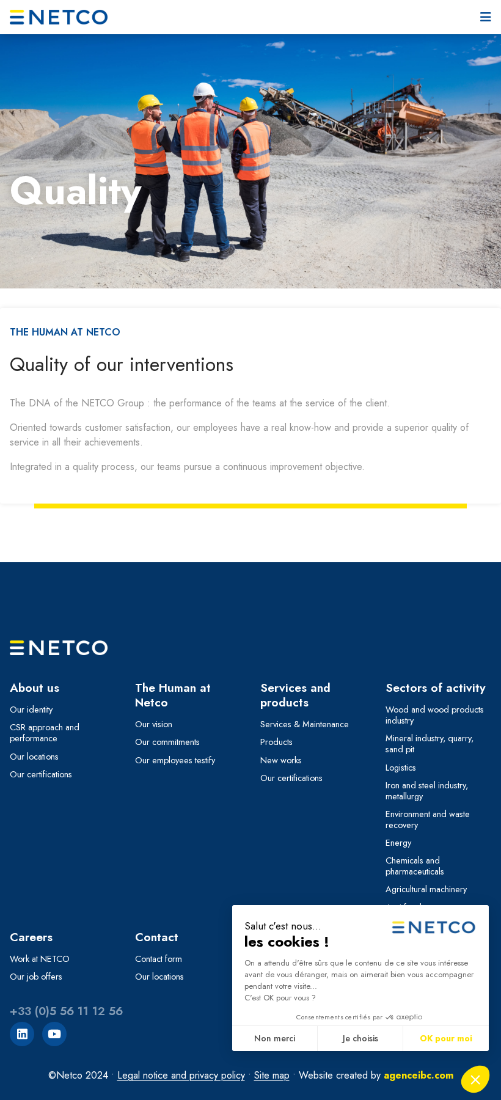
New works (281, 760)
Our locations (34, 756)
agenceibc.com (418, 1075)
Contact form (158, 959)
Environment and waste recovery (428, 819)
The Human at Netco (65, 332)
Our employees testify (175, 760)
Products (276, 742)
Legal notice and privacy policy (181, 1075)
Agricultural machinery (426, 889)
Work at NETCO (40, 959)
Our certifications (41, 774)
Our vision (153, 724)
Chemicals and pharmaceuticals (415, 866)
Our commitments (167, 742)
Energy (398, 843)
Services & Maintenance (304, 724)
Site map (272, 1075)
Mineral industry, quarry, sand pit (430, 743)
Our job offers (36, 976)
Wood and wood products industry (435, 715)
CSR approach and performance (44, 732)
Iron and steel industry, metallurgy (427, 790)
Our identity (31, 709)
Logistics (401, 767)
